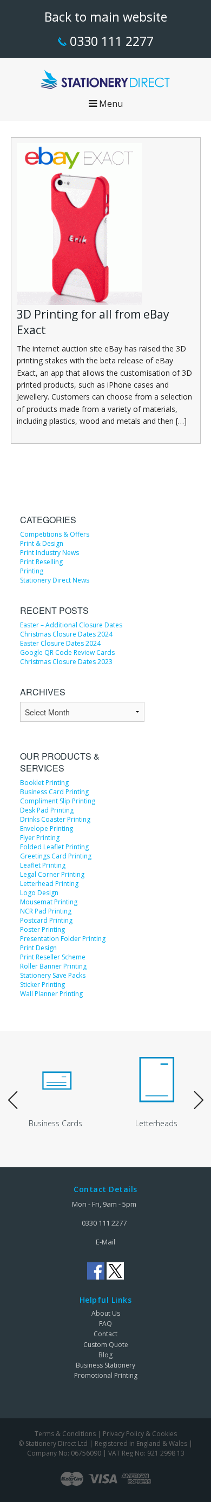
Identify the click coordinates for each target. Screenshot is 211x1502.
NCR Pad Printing (45, 911)
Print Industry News (49, 552)
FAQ (105, 1323)
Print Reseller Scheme (52, 957)
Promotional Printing (105, 1375)
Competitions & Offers (54, 534)
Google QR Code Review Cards (67, 652)
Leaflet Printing (42, 865)
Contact (105, 1333)
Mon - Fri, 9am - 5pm (104, 1204)
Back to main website (105, 16)
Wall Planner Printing (51, 993)
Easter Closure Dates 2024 (60, 643)
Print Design (38, 947)
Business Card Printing (54, 791)
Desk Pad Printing (47, 810)
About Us (105, 1313)
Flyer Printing (40, 837)
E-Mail (105, 1242)
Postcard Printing (46, 920)
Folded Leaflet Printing (54, 846)
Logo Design (39, 892)
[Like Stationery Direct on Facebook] (95, 1271)
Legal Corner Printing (52, 874)
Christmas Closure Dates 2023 (66, 661)
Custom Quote (105, 1344)
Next (198, 1101)
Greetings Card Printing (55, 856)
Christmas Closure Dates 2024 (66, 634)
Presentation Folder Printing (63, 938)
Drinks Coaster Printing (55, 819)
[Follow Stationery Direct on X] (115, 1271)
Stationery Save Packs (52, 975)
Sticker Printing (42, 984)
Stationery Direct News (54, 580)
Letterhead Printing (49, 883)
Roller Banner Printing (53, 966)
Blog (105, 1354)
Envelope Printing (46, 828)
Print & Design (41, 543)
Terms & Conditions (65, 1433)
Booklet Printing (44, 782)
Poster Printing (42, 929)
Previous (13, 1101)
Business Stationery (105, 1365)
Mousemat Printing (48, 901)
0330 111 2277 (110, 41)
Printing (31, 571)
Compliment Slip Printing (57, 801)
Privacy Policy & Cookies (140, 1433)
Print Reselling (41, 561)
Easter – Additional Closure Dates (71, 625)
